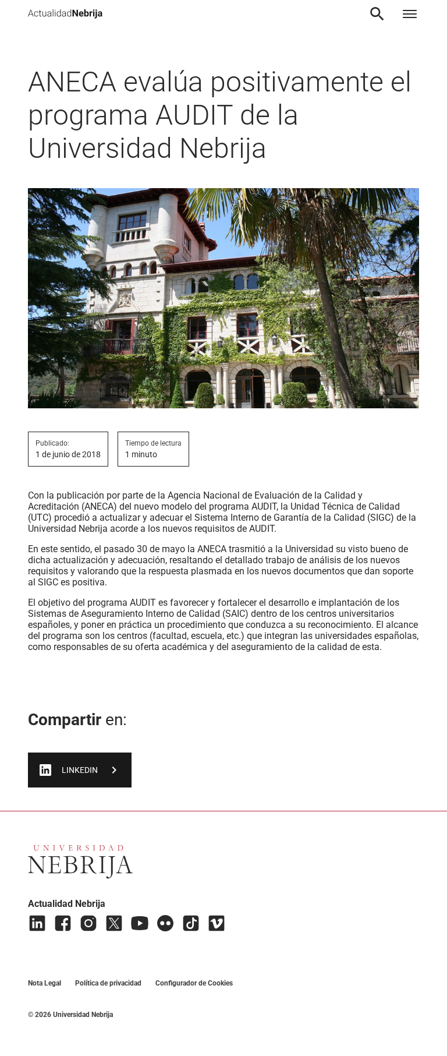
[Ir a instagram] (88, 923)
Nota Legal (44, 983)
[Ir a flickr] (165, 923)
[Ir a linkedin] (37, 923)
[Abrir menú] (409, 14)
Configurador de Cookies (194, 983)
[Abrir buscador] (377, 14)
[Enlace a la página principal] (65, 14)
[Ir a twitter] (114, 923)
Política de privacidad (108, 983)
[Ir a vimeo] (216, 923)
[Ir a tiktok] (191, 923)
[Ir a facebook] (63, 923)
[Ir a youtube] (139, 923)
